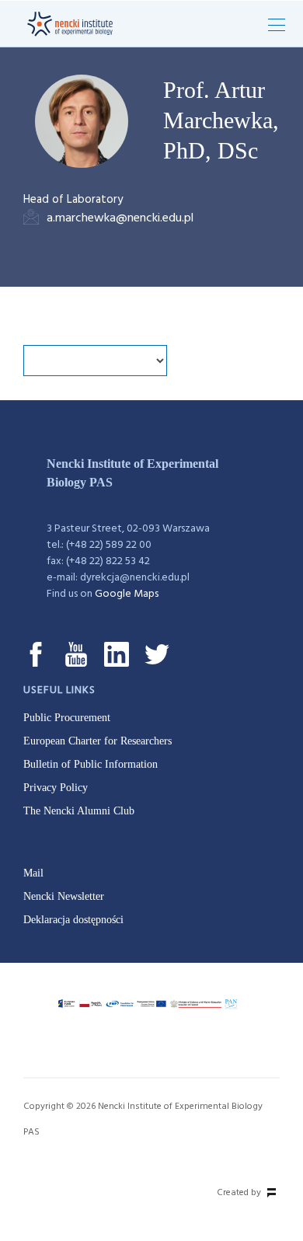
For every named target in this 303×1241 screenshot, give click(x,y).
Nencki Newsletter (63, 896)
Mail (33, 873)
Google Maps (126, 594)
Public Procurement (66, 717)
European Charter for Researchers (97, 741)
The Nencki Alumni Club (78, 811)
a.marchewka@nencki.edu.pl (120, 218)
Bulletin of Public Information (90, 764)
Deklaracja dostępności (73, 920)
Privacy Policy (55, 787)
